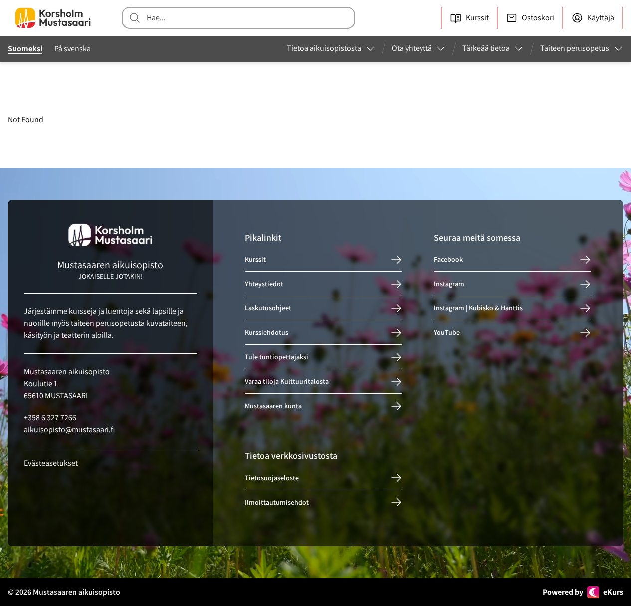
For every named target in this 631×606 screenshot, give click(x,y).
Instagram (449, 284)
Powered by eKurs (583, 592)
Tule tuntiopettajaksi (276, 357)
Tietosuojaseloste (272, 477)
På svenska (72, 48)
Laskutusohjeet (268, 308)
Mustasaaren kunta (273, 406)
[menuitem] (331, 48)
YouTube (447, 332)
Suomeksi (25, 48)
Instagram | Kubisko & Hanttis (478, 308)
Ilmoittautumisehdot (277, 502)
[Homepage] (53, 17)
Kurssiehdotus (266, 332)
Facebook (448, 259)
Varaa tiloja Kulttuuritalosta (287, 381)
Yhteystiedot (264, 284)
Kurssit (255, 259)
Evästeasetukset (51, 463)
